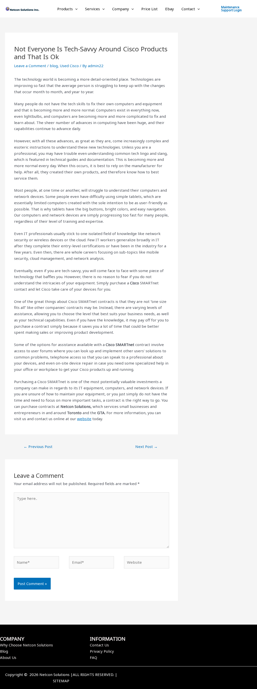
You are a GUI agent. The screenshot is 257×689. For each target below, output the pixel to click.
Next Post (146, 446)
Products (65, 8)
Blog (4, 651)
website (84, 418)
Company (120, 8)
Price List (149, 8)
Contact (188, 8)
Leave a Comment (30, 65)
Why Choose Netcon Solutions (26, 644)
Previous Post (38, 446)
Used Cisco (69, 65)
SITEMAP (61, 680)
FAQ (93, 657)
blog (54, 65)
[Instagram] (203, 678)
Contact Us (99, 644)
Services (92, 8)
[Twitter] (196, 678)
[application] (75, 9)
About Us (8, 657)
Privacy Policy (102, 651)
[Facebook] (188, 678)
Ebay (169, 8)
